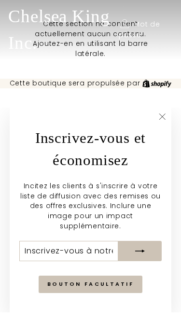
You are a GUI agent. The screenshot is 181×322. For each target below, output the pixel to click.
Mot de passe (139, 30)
